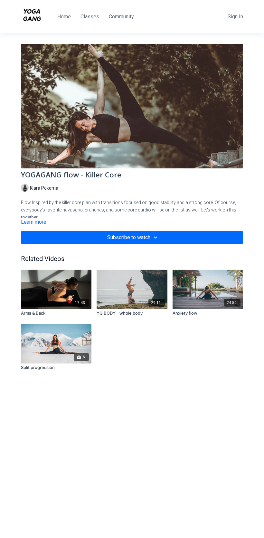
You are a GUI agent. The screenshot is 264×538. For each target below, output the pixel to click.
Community (121, 16)
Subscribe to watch (128, 237)
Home (64, 16)
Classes (89, 16)
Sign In (235, 16)
